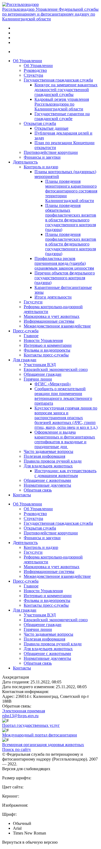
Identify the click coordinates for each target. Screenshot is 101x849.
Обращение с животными (47, 480)
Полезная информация (44, 456)
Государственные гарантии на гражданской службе (62, 116)
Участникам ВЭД (40, 364)
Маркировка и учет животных (51, 316)
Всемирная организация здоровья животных (43, 744)
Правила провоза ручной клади (53, 461)
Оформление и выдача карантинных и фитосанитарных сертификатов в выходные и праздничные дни (64, 439)
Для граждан (24, 360)
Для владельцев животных (48, 466)
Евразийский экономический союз (56, 369)
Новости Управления (43, 340)
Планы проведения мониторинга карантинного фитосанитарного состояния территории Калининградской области (71, 191)
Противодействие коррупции (51, 152)
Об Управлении (27, 60)
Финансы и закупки (42, 157)
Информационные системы (49, 321)
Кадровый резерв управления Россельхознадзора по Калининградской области (61, 104)
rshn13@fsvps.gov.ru (20, 715)
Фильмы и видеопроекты (47, 350)
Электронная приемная (23, 711)
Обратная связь (38, 490)
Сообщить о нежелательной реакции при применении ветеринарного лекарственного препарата (63, 395)
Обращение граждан (42, 374)
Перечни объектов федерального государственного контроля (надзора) (64, 278)
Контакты (22, 495)
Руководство (35, 70)
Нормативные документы (47, 485)
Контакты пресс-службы (46, 355)
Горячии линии (38, 379)
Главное (31, 335)
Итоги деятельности (53, 297)
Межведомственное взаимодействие (57, 326)
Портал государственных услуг (31, 725)
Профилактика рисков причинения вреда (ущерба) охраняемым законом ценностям (64, 263)
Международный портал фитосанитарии (39, 735)
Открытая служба (40, 123)
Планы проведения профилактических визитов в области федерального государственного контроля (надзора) (70, 244)
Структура (33, 75)
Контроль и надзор (41, 167)
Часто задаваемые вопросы (48, 451)
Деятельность (25, 162)
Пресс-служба (26, 331)
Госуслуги (33, 302)
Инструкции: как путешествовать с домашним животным (65, 473)
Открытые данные (51, 128)
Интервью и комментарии (48, 345)
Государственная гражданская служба (58, 80)
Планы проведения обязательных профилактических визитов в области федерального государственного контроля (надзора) (70, 217)
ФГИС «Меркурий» (52, 384)
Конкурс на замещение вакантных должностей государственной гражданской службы (65, 90)
